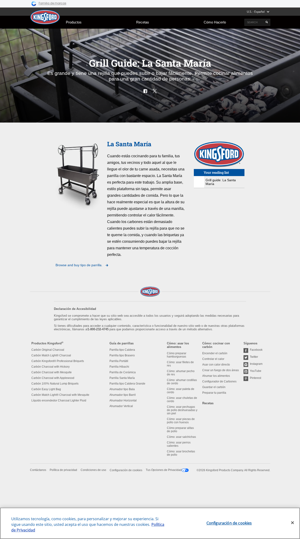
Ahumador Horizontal (123, 400)
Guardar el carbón (213, 387)
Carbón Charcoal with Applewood (52, 378)
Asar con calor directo (216, 364)
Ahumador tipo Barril (122, 395)
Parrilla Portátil (118, 361)
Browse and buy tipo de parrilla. (79, 265)
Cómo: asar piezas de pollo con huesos (181, 420)
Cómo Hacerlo (215, 22)
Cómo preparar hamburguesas (176, 355)
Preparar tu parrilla (214, 392)
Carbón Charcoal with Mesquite (51, 372)
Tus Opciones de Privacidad (164, 470)
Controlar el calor (213, 359)
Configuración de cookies (126, 470)
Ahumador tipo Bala (122, 389)
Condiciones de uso (93, 470)
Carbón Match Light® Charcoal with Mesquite (60, 395)
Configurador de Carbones (219, 381)
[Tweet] (154, 91)
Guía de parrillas (121, 343)
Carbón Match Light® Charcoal (51, 355)
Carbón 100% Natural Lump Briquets (55, 383)
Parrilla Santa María (122, 378)
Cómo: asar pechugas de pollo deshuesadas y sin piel (182, 410)
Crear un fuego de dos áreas (220, 370)
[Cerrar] (292, 523)
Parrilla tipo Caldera (122, 349)
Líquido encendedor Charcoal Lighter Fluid (58, 400)
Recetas (142, 22)
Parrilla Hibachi (119, 366)
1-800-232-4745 (98, 329)
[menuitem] (74, 22)
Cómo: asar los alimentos (178, 345)
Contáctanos (38, 470)
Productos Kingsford (47, 343)
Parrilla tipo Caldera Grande (127, 383)
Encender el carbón (214, 353)
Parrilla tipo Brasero (122, 355)
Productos (74, 22)
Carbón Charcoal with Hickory (50, 366)
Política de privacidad (63, 470)
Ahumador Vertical (121, 406)
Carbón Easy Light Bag (46, 389)
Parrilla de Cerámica (122, 372)
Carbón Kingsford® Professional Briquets (57, 361)
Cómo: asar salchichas (181, 437)
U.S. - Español (256, 12)
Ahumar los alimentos (216, 375)
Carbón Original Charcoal (47, 349)
